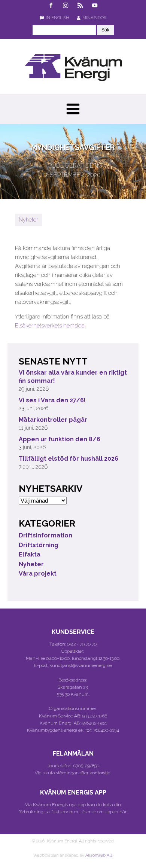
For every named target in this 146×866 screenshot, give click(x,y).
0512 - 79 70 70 (82, 644)
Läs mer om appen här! (103, 811)
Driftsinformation (45, 535)
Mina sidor (94, 17)
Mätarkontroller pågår (53, 419)
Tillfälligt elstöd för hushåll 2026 (68, 458)
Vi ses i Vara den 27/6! (52, 400)
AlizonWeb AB (98, 855)
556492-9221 (94, 723)
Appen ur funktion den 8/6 (59, 439)
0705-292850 (86, 765)
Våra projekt (38, 573)
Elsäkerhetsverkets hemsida (50, 325)
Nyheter (28, 220)
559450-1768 (94, 716)
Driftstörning (38, 545)
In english (57, 17)
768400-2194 (106, 730)
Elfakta (29, 554)
